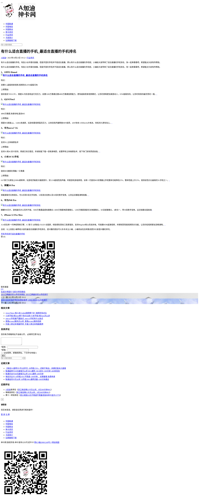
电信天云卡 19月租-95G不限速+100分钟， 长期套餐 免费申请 (30, 377)
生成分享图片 (6, 292)
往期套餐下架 (11, 40)
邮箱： (4, 350)
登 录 (3, 414)
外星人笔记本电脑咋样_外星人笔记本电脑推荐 (24, 324)
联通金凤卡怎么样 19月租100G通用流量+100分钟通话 (27, 379)
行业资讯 (9, 35)
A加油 (3, 58)
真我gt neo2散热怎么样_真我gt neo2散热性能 (23, 321)
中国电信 (9, 27)
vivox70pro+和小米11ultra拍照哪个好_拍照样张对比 (26, 313)
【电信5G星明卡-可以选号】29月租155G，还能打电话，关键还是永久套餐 (36, 368)
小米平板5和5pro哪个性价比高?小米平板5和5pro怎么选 (28, 316)
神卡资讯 (9, 32)
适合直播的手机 (18, 234)
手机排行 (8, 234)
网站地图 (55, 442)
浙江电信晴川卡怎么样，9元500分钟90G (34, 390)
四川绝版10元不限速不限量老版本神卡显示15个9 (40, 395)
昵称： (4, 347)
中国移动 (9, 29)
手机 (3, 234)
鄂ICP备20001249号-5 (42, 442)
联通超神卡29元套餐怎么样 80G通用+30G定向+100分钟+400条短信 (33, 371)
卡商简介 (9, 38)
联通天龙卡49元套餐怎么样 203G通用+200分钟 (24, 374)
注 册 (8, 414)
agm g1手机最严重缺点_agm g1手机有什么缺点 (24, 319)
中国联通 (9, 24)
